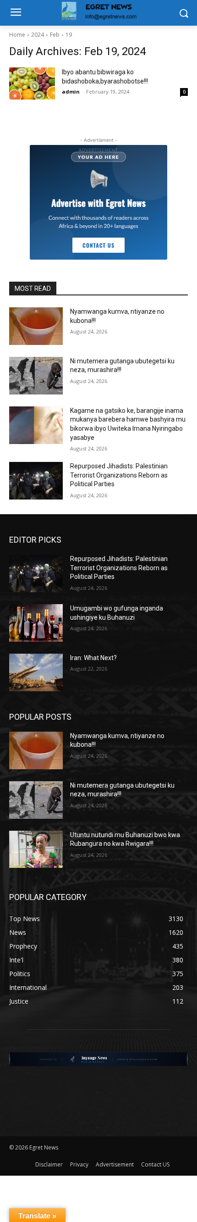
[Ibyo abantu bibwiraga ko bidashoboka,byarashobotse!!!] (32, 83)
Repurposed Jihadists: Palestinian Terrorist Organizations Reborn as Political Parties (119, 475)
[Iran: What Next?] (36, 672)
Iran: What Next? (93, 657)
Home (17, 35)
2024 (37, 35)
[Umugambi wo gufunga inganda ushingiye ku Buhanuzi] (36, 623)
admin (71, 91)
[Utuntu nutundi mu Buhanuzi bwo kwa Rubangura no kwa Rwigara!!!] (36, 849)
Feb (55, 35)
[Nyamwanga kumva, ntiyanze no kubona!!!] (36, 326)
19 (69, 35)
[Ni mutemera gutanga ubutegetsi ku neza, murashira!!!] (36, 375)
